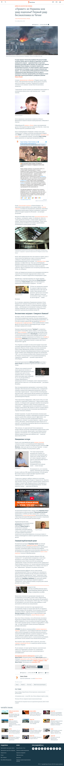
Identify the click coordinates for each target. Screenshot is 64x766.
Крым (52, 729)
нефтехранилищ (28, 322)
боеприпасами (18, 322)
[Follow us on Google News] (45, 748)
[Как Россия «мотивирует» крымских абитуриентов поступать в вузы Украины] (46, 712)
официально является (32, 545)
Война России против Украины (23, 6)
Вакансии (18, 757)
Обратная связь (19, 755)
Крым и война (33, 711)
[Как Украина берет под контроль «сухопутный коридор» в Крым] (5, 712)
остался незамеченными (29, 515)
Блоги (10, 729)
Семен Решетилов (19, 18)
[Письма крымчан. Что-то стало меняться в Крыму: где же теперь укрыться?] (5, 730)
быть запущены (22, 332)
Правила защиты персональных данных (23, 760)
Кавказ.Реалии (18, 77)
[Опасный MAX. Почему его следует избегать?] (25, 737)
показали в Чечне (41, 261)
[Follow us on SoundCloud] (51, 748)
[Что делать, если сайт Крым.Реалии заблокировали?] (46, 737)
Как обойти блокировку (6, 759)
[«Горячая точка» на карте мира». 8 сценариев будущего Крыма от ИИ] (46, 730)
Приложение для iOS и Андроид (8, 750)
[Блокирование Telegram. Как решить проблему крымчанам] (5, 737)
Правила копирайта (20, 752)
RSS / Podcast (3, 757)
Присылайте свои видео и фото (7, 748)
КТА (56, 2)
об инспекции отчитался (25, 205)
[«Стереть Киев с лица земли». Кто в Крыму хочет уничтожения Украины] (25, 712)
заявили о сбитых (28, 125)
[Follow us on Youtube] (39, 748)
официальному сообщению (27, 80)
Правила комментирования (22, 750)
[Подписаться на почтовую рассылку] (60, 748)
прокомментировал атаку (41, 216)
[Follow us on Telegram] (48, 748)
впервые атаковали (39, 442)
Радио (2, 755)
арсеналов (42, 321)
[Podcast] (57, 748)
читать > (40, 666)
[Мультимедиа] (60, 2)
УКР (53, 2)
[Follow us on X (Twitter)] (36, 748)
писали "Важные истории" (38, 614)
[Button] (35, 24)
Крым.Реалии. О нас (20, 748)
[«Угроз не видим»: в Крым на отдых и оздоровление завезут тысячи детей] (25, 730)
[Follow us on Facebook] (33, 748)
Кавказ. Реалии (26, 18)
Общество (53, 711)
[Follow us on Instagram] (42, 748)
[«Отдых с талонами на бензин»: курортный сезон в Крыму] (25, 721)
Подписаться (3, 752)
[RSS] (54, 748)
